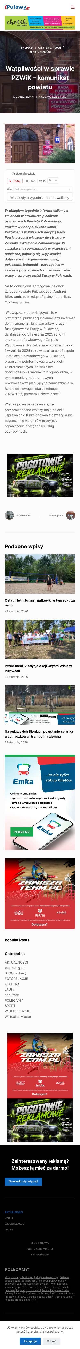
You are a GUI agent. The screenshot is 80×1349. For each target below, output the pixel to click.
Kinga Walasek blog (46, 1277)
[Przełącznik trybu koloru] (55, 7)
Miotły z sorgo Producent (19, 1277)
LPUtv (9, 989)
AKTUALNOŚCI (42, 51)
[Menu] (73, 7)
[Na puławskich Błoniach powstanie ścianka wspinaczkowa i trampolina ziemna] (40, 705)
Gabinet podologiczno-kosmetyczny (37, 1279)
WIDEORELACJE (17, 1011)
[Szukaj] (64, 7)
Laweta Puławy (66, 1293)
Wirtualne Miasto (18, 1017)
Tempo (42, 180)
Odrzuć (51, 1341)
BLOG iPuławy (15, 973)
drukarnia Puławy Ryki (42, 1293)
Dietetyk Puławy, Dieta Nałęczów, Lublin (29, 1296)
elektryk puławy (48, 1280)
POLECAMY (14, 1000)
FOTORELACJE (16, 978)
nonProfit (12, 995)
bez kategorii (15, 968)
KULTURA (12, 984)
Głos (9, 189)
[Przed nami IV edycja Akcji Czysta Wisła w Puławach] (40, 639)
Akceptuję (30, 1341)
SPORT (10, 1006)
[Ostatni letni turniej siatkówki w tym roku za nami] (40, 574)
